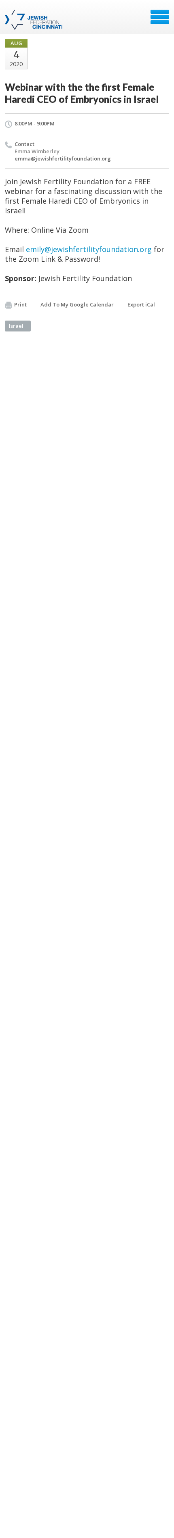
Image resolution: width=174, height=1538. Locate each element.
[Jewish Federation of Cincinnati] (34, 20)
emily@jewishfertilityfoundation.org (89, 249)
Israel (16, 325)
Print (20, 304)
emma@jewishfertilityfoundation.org (63, 158)
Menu (160, 17)
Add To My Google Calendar (77, 304)
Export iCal (141, 304)
